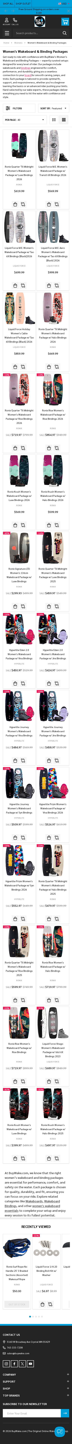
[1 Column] (54, 119)
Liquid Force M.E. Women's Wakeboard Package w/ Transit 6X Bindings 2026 (53, 170)
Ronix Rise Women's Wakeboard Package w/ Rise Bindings (19, 1048)
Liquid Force (46, 1284)
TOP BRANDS (11, 1395)
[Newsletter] (65, 1413)
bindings (26, 67)
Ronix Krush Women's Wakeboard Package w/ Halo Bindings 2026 (52, 495)
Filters (17, 108)
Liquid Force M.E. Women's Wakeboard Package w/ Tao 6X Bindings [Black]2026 (19, 252)
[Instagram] (6, 1363)
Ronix (17, 1284)
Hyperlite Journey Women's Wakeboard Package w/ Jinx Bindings (53, 731)
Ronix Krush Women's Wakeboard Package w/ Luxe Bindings (19, 1129)
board (28, 75)
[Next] (13, 11)
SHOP (6, 1388)
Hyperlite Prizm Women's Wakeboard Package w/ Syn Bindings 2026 (19, 885)
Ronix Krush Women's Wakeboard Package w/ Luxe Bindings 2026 (19, 495)
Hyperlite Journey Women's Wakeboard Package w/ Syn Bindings (19, 808)
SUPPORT (9, 1381)
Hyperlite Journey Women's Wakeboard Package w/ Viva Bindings (19, 731)
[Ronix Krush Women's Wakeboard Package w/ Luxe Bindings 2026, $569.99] (19, 471)
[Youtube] (30, 1363)
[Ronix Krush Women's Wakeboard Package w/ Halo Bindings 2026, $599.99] (53, 471)
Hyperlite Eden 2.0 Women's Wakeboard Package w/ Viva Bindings (19, 654)
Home (6, 42)
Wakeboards (34, 1201)
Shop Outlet (23, 3)
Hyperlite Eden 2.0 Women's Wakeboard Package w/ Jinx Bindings (53, 654)
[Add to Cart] (42, 1304)
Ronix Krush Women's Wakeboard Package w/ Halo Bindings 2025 (52, 1129)
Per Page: (10, 119)
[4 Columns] (63, 119)
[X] (22, 1363)
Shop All (8, 3)
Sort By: (45, 108)
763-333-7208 (15, 1347)
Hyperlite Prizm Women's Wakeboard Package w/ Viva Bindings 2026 (52, 808)
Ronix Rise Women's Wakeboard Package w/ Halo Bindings (52, 966)
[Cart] (65, 22)
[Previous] (6, 11)
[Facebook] (14, 1363)
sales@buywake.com (18, 1353)
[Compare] (23, 204)
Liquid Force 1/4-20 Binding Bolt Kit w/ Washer (46, 1270)
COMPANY (9, 1374)
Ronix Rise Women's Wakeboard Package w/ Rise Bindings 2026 (52, 414)
